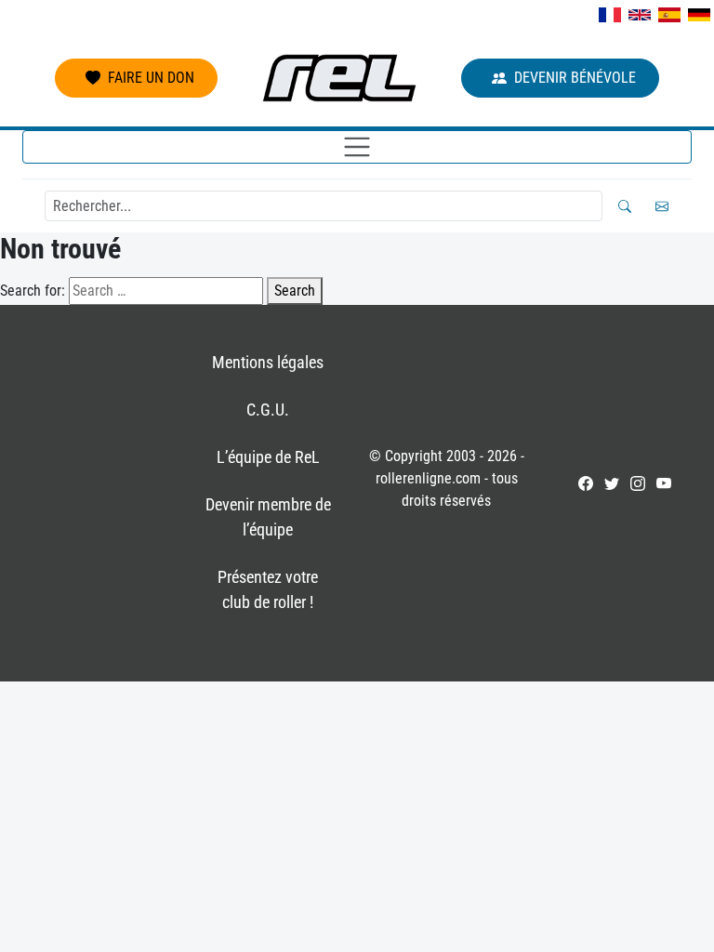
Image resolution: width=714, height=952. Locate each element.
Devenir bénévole (575, 77)
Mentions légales (268, 362)
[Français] (610, 14)
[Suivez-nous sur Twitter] (611, 483)
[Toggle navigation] (357, 147)
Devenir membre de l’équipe (268, 517)
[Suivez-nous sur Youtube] (663, 483)
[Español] (669, 14)
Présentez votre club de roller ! (268, 589)
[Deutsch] (699, 14)
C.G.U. (267, 409)
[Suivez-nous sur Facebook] (585, 483)
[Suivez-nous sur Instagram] (637, 483)
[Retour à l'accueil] (339, 78)
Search (294, 290)
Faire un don (151, 77)
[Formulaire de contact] (662, 206)
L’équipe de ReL (268, 457)
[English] (639, 14)
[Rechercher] (625, 206)
